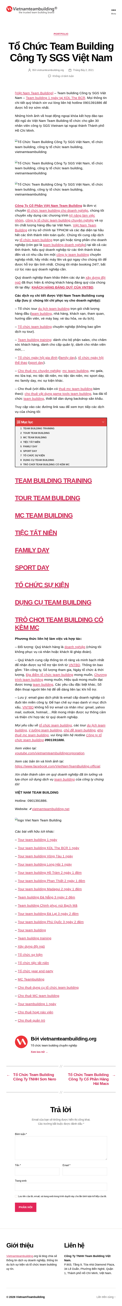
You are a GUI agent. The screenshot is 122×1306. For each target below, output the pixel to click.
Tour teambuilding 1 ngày (37, 1004)
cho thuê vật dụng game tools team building (58, 393)
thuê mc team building (75, 389)
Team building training (34, 340)
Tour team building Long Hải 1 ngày (45, 864)
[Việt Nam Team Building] (34, 93)
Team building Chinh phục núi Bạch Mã (47, 905)
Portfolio (61, 34)
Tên (18, 1165)
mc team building (75, 371)
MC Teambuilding (31, 979)
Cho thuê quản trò (31, 1020)
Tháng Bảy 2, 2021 (83, 70)
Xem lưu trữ (39, 1052)
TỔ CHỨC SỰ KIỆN (42, 584)
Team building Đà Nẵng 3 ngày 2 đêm (46, 897)
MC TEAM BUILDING (44, 515)
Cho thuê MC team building (38, 995)
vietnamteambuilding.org (50, 70)
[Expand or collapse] (103, 422)
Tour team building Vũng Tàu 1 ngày (45, 856)
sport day (36, 362)
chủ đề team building (79, 730)
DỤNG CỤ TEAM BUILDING (53, 602)
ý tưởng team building (45, 730)
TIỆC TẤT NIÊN (36, 532)
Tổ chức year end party (35, 971)
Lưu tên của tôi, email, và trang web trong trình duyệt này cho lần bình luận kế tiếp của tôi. (62, 1196)
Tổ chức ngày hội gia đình (38, 357)
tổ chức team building (36, 240)
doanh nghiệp (74, 647)
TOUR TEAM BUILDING (47, 498)
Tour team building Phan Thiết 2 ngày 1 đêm (51, 881)
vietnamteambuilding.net (50, 809)
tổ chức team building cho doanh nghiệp (57, 210)
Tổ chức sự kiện (30, 954)
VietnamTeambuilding (30, 1297)
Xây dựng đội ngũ (31, 946)
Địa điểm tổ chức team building (49, 674)
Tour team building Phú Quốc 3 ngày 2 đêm (51, 922)
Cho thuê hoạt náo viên (35, 1012)
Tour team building (32, 930)
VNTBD (74, 665)
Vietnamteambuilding (19, 1256)
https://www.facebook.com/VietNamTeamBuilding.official (57, 766)
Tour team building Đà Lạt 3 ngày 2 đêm (48, 913)
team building (41, 313)
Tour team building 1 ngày (37, 839)
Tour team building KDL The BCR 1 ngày (48, 848)
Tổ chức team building (35, 326)
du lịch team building (54, 308)
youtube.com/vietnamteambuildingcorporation (49, 753)
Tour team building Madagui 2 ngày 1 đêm (50, 889)
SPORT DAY (32, 567)
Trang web (21, 1180)
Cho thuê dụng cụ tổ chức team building (48, 987)
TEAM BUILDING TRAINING (53, 480)
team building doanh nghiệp (64, 245)
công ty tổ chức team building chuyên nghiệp (59, 220)
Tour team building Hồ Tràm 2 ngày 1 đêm (50, 872)
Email (66, 1165)
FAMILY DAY (32, 550)
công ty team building (72, 254)
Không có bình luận (63, 76)
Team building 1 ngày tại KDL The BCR (55, 98)
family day (67, 357)
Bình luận (21, 1134)
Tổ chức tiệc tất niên (33, 963)
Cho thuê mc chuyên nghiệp (39, 371)
